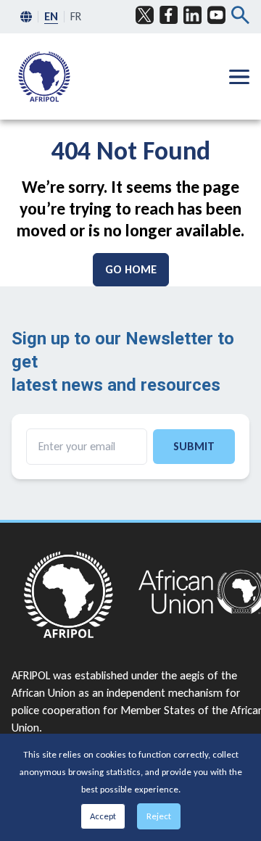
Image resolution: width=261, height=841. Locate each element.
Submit (194, 446)
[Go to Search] (240, 17)
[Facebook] (169, 15)
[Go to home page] (68, 595)
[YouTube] (216, 15)
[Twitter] (145, 15)
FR (75, 16)
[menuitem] (44, 76)
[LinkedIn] (192, 15)
